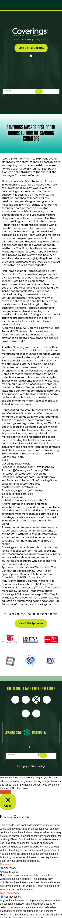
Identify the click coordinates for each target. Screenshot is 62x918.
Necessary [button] (6, 864)
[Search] (39, 91)
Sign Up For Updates (31, 48)
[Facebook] (15, 700)
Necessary (10, 868)
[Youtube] (47, 700)
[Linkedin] (36, 713)
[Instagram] (26, 700)
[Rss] (26, 713)
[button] (31, 56)
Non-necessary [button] (9, 893)
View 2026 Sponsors (31, 623)
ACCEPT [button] (5, 791)
